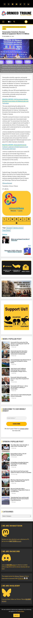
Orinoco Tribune (19, 576)
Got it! (16, 615)
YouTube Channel (24, 21)
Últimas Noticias (7, 183)
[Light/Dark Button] (9, 22)
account (15, 541)
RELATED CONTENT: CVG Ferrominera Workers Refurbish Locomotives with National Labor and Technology (15, 101)
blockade (9, 228)
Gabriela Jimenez (18, 228)
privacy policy (24, 429)
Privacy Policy (20, 611)
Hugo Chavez (6, 230)
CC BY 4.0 (20, 578)
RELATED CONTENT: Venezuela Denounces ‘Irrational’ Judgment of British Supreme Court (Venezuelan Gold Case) (15, 146)
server (11, 565)
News (4, 28)
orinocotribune (16, 208)
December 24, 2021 (9, 36)
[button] (3, 22)
